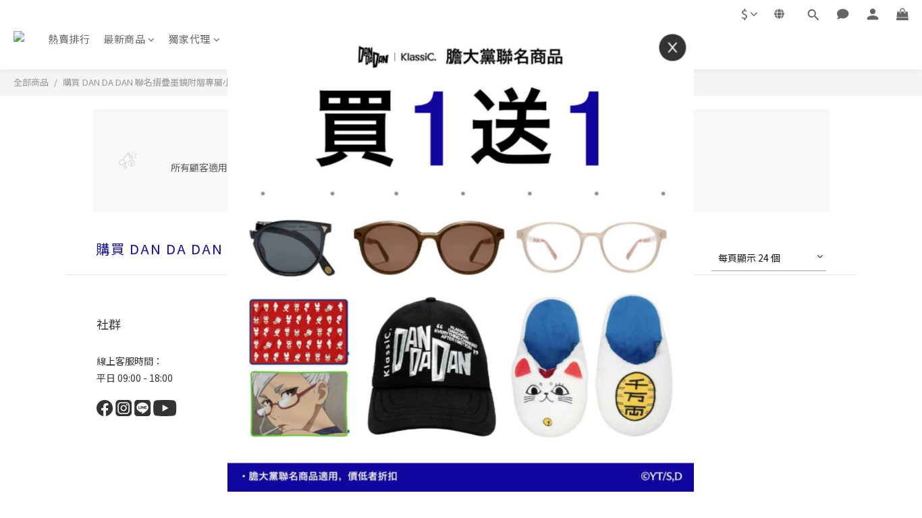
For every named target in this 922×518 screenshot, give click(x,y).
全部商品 (31, 82)
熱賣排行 (69, 39)
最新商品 (124, 39)
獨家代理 (190, 39)
